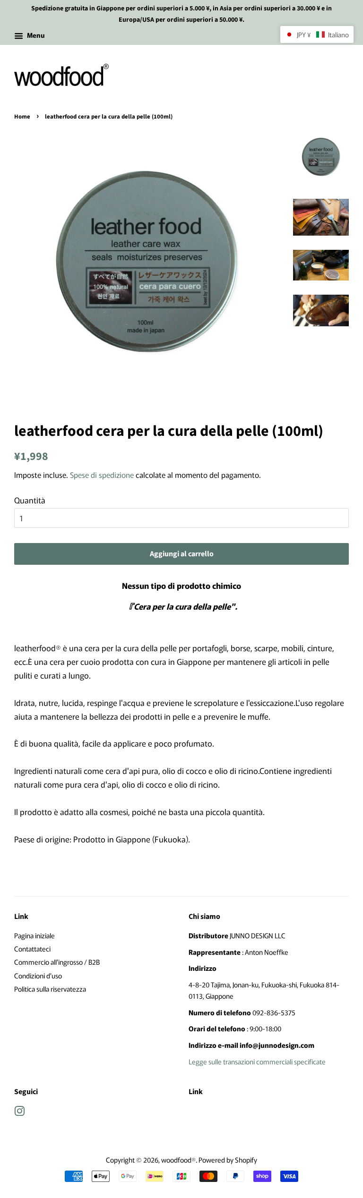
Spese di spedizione (102, 474)
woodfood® (178, 1159)
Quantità (29, 500)
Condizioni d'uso (38, 975)
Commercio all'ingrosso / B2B (57, 962)
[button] (317, 34)
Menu (35, 35)
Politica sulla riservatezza (50, 989)
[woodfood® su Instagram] (19, 1112)
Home (22, 116)
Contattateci (32, 948)
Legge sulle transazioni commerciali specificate (257, 1061)
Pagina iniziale (34, 935)
